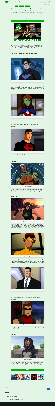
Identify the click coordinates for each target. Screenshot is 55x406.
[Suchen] (49, 2)
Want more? (6, 387)
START (27, 21)
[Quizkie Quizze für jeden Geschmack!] (8, 2)
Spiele (31, 1)
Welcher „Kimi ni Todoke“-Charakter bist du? (11, 396)
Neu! (13, 1)
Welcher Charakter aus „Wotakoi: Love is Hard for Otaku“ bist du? (14, 399)
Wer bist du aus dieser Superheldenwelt (23, 12)
